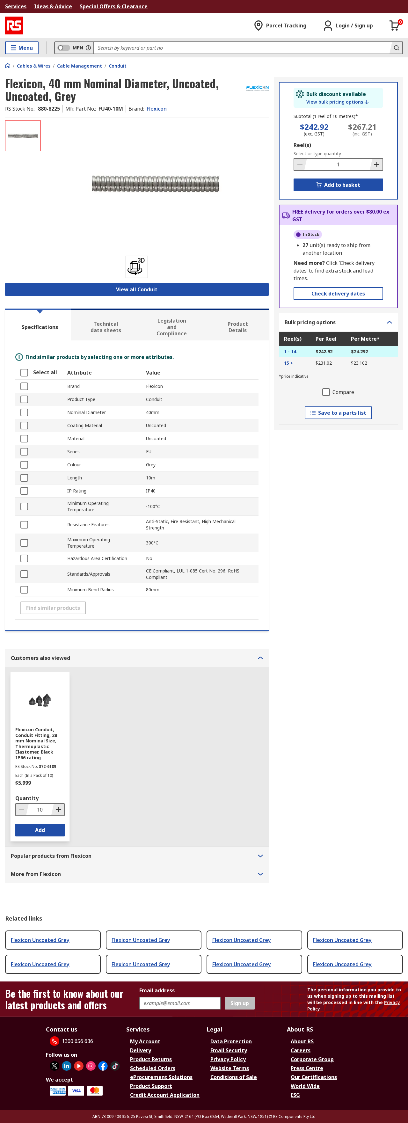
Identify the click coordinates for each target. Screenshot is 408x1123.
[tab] (38, 324)
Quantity (27, 798)
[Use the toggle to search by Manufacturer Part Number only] (88, 47)
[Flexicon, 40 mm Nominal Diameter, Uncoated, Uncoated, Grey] (155, 184)
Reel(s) (302, 145)
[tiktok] (115, 1066)
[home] (7, 65)
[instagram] (91, 1066)
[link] (337, 102)
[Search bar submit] (396, 48)
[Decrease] (300, 164)
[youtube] (79, 1066)
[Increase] (376, 164)
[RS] (14, 25)
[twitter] (54, 1066)
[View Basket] (394, 25)
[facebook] (103, 1066)
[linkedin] (66, 1066)
